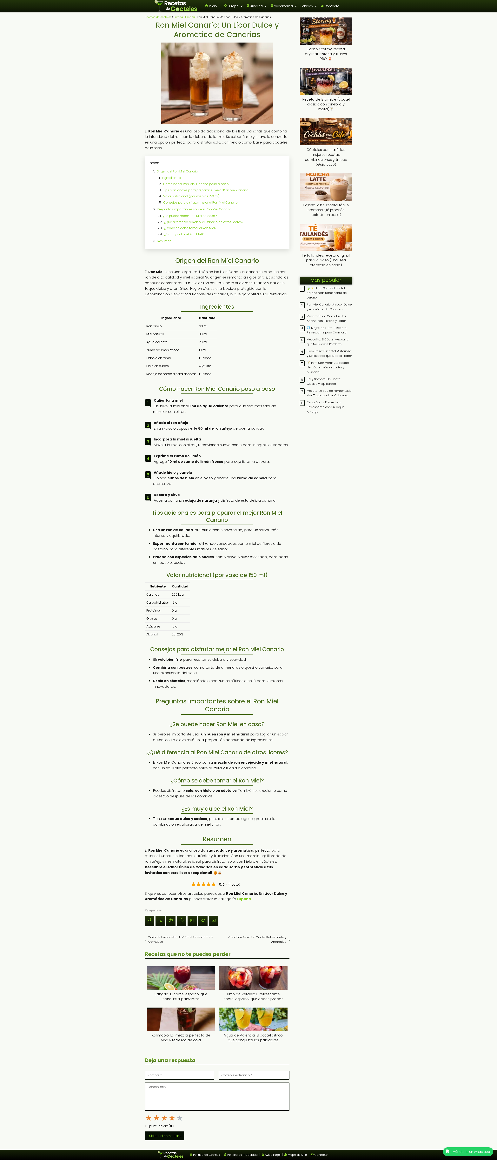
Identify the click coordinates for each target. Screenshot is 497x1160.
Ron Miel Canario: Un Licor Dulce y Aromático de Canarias (329, 306)
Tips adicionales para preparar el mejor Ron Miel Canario (205, 190)
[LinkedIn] (192, 921)
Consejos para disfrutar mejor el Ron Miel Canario (200, 202)
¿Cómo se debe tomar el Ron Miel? (190, 228)
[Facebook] (149, 921)
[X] (160, 921)
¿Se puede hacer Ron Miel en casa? (190, 216)
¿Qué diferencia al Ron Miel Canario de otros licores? (203, 222)
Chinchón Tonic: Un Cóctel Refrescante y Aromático (257, 939)
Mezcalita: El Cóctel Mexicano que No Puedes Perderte (327, 341)
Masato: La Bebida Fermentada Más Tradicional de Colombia (329, 393)
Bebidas (307, 6)
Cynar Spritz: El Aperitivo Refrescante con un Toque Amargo (326, 407)
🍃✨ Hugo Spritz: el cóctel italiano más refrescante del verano (327, 292)
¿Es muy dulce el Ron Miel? (184, 234)
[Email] (213, 921)
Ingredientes (171, 178)
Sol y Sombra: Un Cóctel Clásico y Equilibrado (324, 381)
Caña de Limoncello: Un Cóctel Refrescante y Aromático (180, 939)
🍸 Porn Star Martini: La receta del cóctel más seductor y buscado (328, 367)
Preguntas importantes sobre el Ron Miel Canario (194, 209)
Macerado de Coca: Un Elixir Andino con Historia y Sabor (326, 318)
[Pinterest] (171, 921)
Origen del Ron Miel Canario (177, 171)
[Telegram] (203, 921)
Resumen (164, 241)
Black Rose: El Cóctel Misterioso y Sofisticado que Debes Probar (329, 353)
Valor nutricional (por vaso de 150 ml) (191, 196)
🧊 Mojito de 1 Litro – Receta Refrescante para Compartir (327, 330)
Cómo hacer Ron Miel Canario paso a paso (196, 184)
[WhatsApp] (181, 921)
